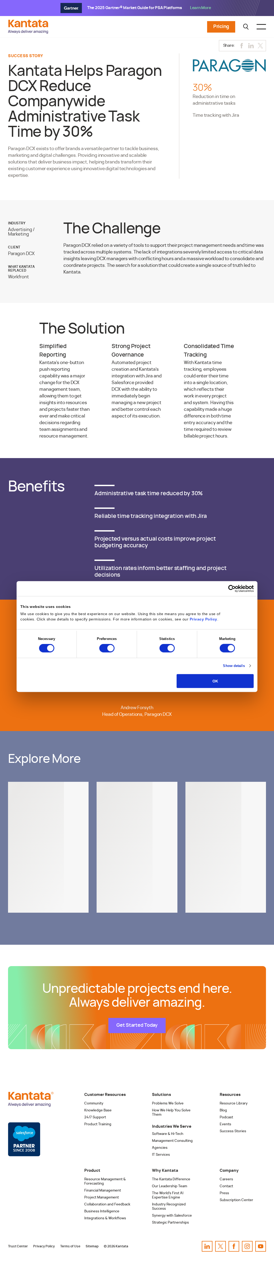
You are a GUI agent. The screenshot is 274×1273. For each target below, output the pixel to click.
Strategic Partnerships (170, 1222)
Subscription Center (236, 1200)
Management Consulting (172, 1141)
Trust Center (18, 1246)
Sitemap (92, 1246)
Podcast (226, 1117)
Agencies (160, 1148)
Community (93, 1103)
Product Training (97, 1124)
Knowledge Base (98, 1110)
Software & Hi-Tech (167, 1134)
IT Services (161, 1155)
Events (225, 1124)
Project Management (101, 1197)
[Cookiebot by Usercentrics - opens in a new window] (230, 588)
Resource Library (234, 1103)
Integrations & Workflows (105, 1218)
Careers (226, 1179)
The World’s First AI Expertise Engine (167, 1195)
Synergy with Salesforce (172, 1215)
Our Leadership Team (169, 1186)
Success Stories (233, 1131)
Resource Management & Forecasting (105, 1181)
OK (215, 681)
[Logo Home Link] (29, 32)
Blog (223, 1110)
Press (224, 1193)
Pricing (221, 26)
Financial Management (102, 1190)
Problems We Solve (168, 1103)
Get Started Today (137, 1025)
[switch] (107, 648)
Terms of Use (70, 1246)
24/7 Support (95, 1117)
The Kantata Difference (171, 1179)
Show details (234, 666)
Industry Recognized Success (169, 1206)
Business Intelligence (101, 1211)
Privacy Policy (203, 619)
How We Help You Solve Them (171, 1112)
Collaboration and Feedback (107, 1204)
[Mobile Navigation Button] (261, 26)
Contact (226, 1186)
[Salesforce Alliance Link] (24, 1139)
